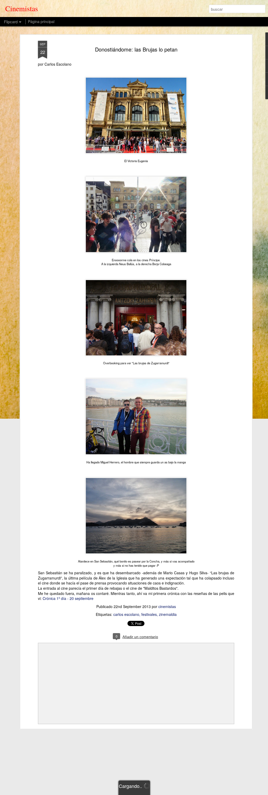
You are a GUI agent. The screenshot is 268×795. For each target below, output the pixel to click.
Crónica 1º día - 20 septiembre (68, 598)
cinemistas (167, 606)
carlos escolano (126, 614)
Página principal (41, 21)
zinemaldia (168, 614)
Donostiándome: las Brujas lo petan (136, 49)
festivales (149, 614)
